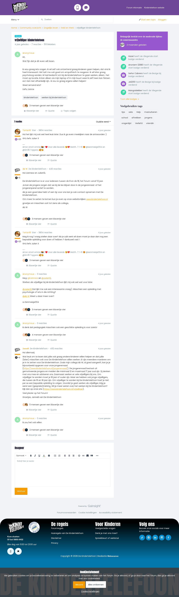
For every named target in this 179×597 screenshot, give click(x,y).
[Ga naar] (41, 19)
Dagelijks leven (51, 27)
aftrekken (136, 117)
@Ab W (26, 296)
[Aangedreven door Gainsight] (89, 507)
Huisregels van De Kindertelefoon (67, 533)
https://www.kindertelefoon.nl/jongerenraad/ (45, 368)
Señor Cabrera (135, 73)
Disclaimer (56, 538)
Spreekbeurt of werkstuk (107, 538)
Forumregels (57, 528)
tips (123, 112)
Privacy (54, 543)
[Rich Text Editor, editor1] (62, 472)
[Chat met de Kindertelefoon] (86, 7)
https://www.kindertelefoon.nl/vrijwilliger (63, 389)
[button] (147, 19)
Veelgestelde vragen (105, 528)
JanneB (26, 349)
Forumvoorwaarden (66, 512)
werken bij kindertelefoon (54, 97)
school (125, 117)
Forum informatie (134, 7)
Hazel (131, 56)
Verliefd (139, 123)
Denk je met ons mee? (106, 533)
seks (131, 112)
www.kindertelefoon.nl (97, 199)
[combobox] (76, 19)
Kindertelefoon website (154, 7)
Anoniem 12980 (135, 64)
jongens (148, 117)
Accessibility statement (110, 512)
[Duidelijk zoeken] (111, 19)
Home (14, 27)
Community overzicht (30, 27)
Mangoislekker (135, 90)
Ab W (25, 169)
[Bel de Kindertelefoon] (77, 7)
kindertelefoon (31, 97)
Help (138, 112)
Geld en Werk (67, 27)
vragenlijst (126, 123)
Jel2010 (131, 81)
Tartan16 (27, 130)
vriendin (150, 123)
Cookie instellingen (87, 512)
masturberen (150, 112)
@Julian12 (46, 278)
